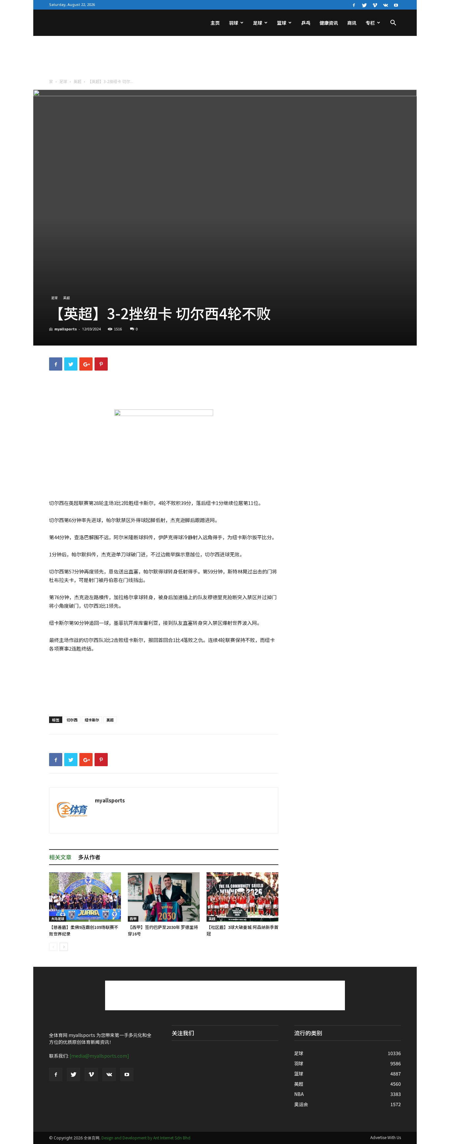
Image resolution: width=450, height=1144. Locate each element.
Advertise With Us (385, 1137)
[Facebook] (354, 4)
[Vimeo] (375, 4)
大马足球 (57, 918)
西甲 (133, 918)
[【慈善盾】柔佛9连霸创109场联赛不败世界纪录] (85, 897)
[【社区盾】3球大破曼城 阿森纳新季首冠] (242, 897)
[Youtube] (396, 4)
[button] (393, 23)
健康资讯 (329, 22)
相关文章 (60, 857)
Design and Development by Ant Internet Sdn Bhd (145, 1137)
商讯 (351, 22)
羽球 (233, 22)
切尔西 (72, 719)
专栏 (370, 22)
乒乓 (305, 22)
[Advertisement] (225, 58)
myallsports (65, 328)
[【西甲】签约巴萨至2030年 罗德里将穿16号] (164, 897)
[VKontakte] (385, 4)
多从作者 (89, 857)
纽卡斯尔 (92, 719)
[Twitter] (364, 4)
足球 (257, 22)
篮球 (281, 22)
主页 (215, 22)
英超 (77, 81)
